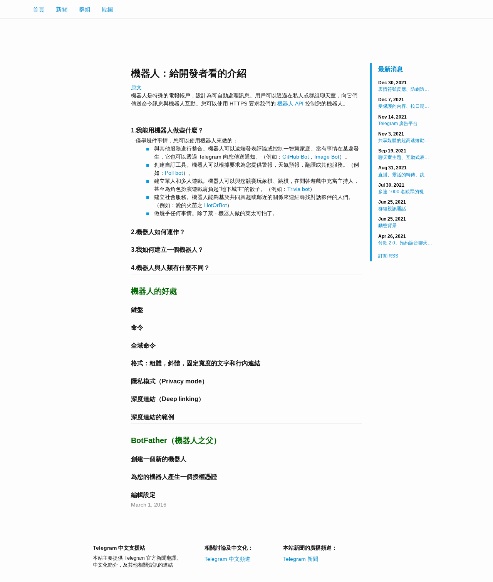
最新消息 (390, 69)
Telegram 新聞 (300, 559)
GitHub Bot (295, 157)
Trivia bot (298, 189)
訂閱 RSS (388, 256)
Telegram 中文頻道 (227, 559)
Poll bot (174, 173)
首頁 (38, 9)
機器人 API (290, 103)
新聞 (61, 9)
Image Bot (326, 157)
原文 (136, 87)
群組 (85, 9)
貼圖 (108, 9)
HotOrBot (215, 205)
